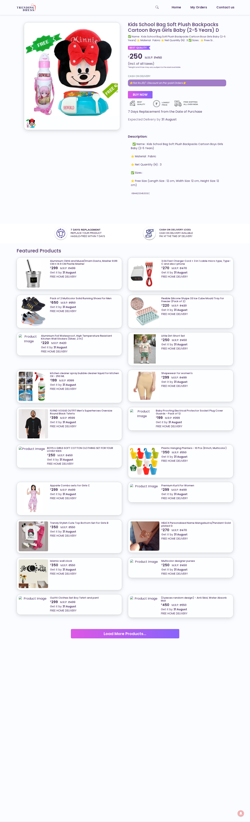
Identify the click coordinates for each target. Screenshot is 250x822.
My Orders (198, 7)
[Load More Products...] (125, 629)
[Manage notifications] (241, 813)
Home (176, 7)
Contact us (225, 7)
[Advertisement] (117, 211)
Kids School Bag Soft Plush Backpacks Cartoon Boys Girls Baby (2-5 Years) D (173, 27)
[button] (177, 111)
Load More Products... (125, 633)
